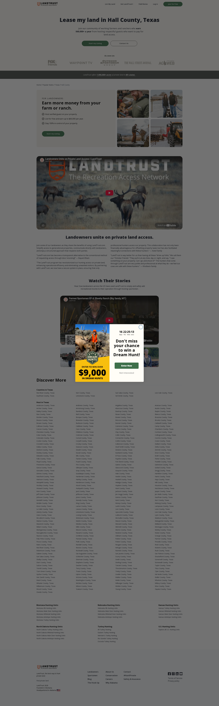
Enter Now (126, 365)
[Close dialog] (141, 327)
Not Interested (126, 373)
